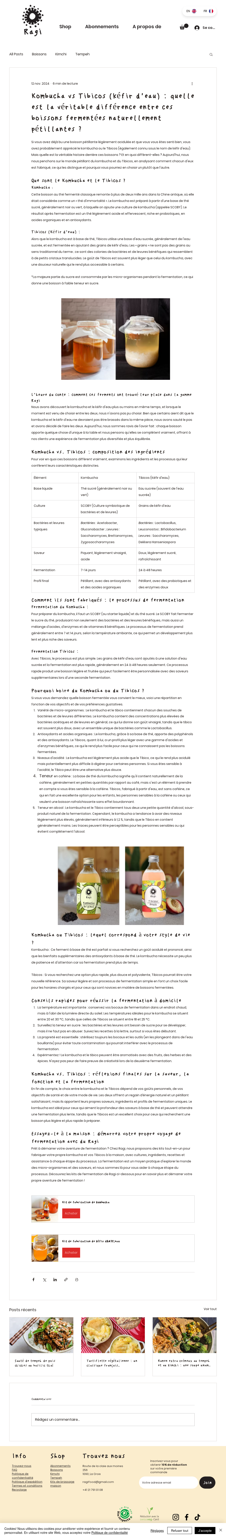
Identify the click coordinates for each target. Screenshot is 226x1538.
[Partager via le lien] (66, 1279)
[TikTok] (197, 1517)
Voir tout (210, 1309)
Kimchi (60, 54)
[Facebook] (186, 1517)
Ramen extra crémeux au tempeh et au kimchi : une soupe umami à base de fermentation (184, 1363)
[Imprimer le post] (77, 1279)
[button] (151, 26)
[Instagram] (175, 1517)
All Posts (16, 54)
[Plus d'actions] (192, 83)
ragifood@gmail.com (98, 1482)
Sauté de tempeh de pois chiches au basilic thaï (35, 1363)
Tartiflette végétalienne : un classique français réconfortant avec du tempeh (112, 1363)
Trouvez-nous (21, 1466)
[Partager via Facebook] (33, 1279)
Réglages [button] (157, 1530)
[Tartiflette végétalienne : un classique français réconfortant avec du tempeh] (113, 1335)
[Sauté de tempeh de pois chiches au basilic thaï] (41, 1335)
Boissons (39, 54)
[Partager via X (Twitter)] (44, 1279)
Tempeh (82, 54)
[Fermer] (220, 1530)
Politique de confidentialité (109, 1532)
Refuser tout (179, 1530)
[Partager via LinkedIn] (55, 1279)
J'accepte (205, 1530)
